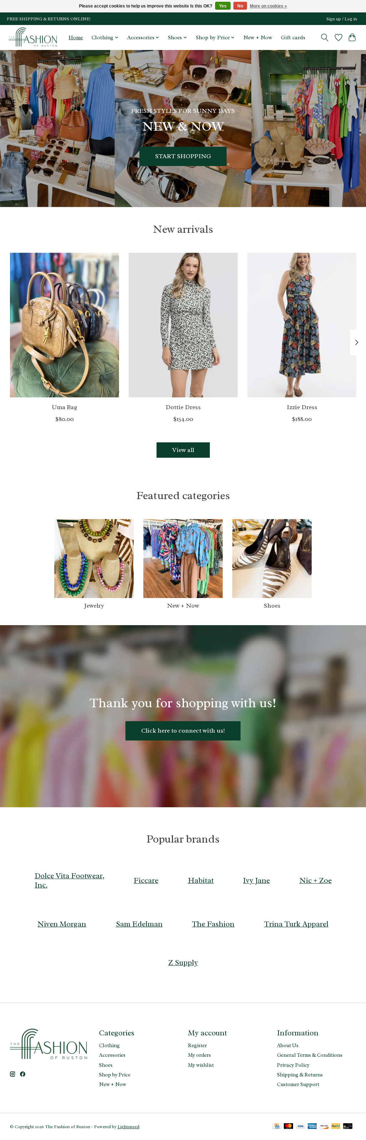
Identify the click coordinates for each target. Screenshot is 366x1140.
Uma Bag (64, 407)
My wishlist (201, 1065)
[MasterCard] (288, 1126)
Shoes (272, 605)
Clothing (109, 1045)
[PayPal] (336, 1126)
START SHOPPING (183, 156)
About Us (287, 1045)
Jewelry (94, 605)
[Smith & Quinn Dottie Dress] (183, 325)
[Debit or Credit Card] (347, 1126)
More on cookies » (268, 6)
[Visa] (300, 1126)
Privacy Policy (293, 1065)
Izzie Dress (301, 407)
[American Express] (312, 1126)
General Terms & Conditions (309, 1055)
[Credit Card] (276, 1126)
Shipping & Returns (300, 1074)
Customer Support (298, 1084)
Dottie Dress (183, 407)
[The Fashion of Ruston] (33, 37)
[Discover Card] (324, 1126)
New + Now (257, 37)
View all (183, 450)
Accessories (112, 1055)
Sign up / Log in (341, 19)
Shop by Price (114, 1074)
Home (76, 37)
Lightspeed (128, 1127)
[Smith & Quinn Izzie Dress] (301, 325)
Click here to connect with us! (183, 730)
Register (197, 1045)
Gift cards (293, 37)
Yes (223, 6)
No (240, 6)
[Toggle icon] (324, 37)
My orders (199, 1055)
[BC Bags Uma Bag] (64, 325)
